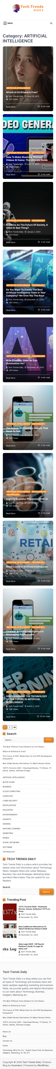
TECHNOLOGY (38, 153)
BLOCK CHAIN (9, 782)
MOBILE (6, 838)
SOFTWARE (7, 847)
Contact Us (7, 1041)
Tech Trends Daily (15, 96)
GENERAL (7, 824)
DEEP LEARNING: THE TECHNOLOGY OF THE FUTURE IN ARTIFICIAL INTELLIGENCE (26, 699)
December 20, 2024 (29, 917)
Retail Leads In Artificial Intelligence (27, 566)
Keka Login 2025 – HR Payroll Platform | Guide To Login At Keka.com (31, 946)
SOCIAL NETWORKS (11, 842)
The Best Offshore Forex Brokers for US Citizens (23, 747)
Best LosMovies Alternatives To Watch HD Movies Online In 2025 (33, 928)
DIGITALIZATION (39, 492)
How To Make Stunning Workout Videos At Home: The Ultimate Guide (27, 158)
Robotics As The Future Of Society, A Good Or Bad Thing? (27, 226)
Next (15, 727)
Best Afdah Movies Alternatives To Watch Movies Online (26, 763)
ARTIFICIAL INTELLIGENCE (18, 88)
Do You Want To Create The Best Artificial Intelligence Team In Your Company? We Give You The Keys (26, 292)
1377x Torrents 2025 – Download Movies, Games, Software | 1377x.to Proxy (34, 909)
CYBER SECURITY (10, 801)
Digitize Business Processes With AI (27, 498)
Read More (10, 107)
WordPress (43, 1065)
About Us (7, 1032)
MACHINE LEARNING (11, 829)
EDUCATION (8, 810)
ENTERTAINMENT (10, 815)
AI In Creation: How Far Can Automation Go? (21, 362)
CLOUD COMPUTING (11, 791)
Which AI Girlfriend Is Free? (22, 92)
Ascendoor (16, 1065)
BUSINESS (7, 787)
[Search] (51, 23)
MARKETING (8, 833)
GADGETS (7, 819)
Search (6, 887)
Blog (4, 1036)
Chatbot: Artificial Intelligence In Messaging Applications (25, 633)
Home (5, 1046)
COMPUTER (8, 796)
